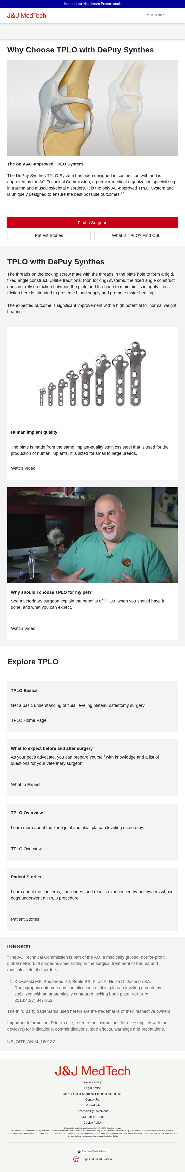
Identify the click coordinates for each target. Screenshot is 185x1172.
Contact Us (92, 1099)
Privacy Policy (92, 1082)
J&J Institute (92, 1105)
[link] (92, 222)
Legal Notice (92, 1088)
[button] (179, 15)
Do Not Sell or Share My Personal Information (92, 1094)
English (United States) (97, 1159)
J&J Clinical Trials (92, 1117)
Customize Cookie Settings (94, 1151)
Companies (155, 15)
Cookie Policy (93, 1122)
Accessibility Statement (93, 1111)
